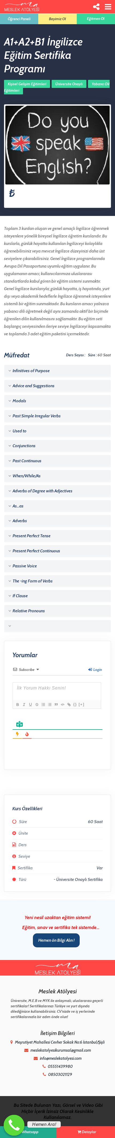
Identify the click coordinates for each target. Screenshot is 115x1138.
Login (97, 669)
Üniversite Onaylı (69, 83)
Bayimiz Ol (57, 18)
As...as (18, 505)
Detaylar (89, 1131)
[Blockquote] (56, 704)
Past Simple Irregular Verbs (36, 415)
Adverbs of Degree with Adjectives (42, 490)
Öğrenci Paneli (19, 18)
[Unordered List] (49, 704)
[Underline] (30, 704)
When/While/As (26, 475)
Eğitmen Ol (96, 18)
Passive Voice (24, 565)
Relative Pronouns (28, 610)
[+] (82, 704)
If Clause (20, 595)
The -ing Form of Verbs (32, 581)
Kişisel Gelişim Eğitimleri (27, 83)
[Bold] (17, 704)
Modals (19, 400)
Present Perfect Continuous (36, 550)
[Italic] (24, 704)
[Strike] (36, 704)
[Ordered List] (43, 704)
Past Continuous (26, 460)
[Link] (69, 704)
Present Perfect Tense (31, 535)
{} (75, 704)
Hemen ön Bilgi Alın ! (56, 940)
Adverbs (19, 520)
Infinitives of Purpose (31, 370)
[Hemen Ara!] (14, 1125)
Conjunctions (24, 445)
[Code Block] (62, 704)
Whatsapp (30, 1131)
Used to (19, 430)
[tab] (57, 371)
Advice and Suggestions (33, 385)
